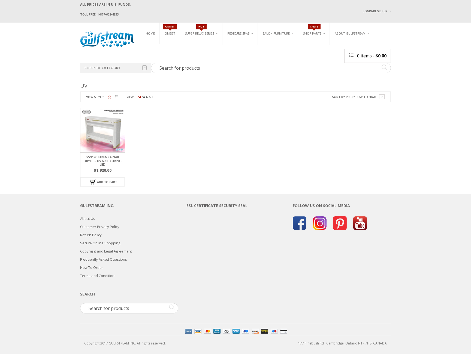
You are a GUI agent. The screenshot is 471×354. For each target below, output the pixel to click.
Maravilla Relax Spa (201, 58)
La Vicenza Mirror (277, 76)
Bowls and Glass (317, 45)
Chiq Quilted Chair (387, 63)
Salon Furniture (276, 33)
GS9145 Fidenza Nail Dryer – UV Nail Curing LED (103, 161)
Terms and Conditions (98, 275)
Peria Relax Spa (197, 77)
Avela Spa (235, 54)
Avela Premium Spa (243, 60)
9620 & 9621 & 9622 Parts (322, 77)
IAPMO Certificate (402, 79)
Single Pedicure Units (246, 45)
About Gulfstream (350, 33)
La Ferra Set (381, 57)
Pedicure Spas (238, 33)
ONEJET (170, 33)
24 (139, 96)
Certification (352, 78)
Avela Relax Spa (197, 45)
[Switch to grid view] (109, 97)
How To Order (91, 267)
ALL (151, 96)
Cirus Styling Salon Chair (284, 57)
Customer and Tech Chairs (389, 47)
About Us (87, 218)
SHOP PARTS (312, 33)
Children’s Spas (295, 45)
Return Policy (91, 234)
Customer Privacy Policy (99, 226)
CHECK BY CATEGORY (102, 67)
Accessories (312, 52)
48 (145, 96)
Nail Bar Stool (384, 76)
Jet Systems (312, 58)
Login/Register (375, 11)
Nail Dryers (327, 79)
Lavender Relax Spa (200, 52)
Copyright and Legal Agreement (106, 251)
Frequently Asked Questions (103, 259)
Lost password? (374, 79)
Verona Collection (334, 45)
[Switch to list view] (116, 97)
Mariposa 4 (291, 54)
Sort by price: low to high (354, 97)
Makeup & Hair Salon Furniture (281, 47)
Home (150, 33)
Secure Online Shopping (100, 243)
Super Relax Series (199, 33)
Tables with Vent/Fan (335, 54)
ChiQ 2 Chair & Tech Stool (393, 70)
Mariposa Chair (294, 60)
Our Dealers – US (401, 55)
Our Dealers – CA (401, 63)
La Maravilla (238, 79)
